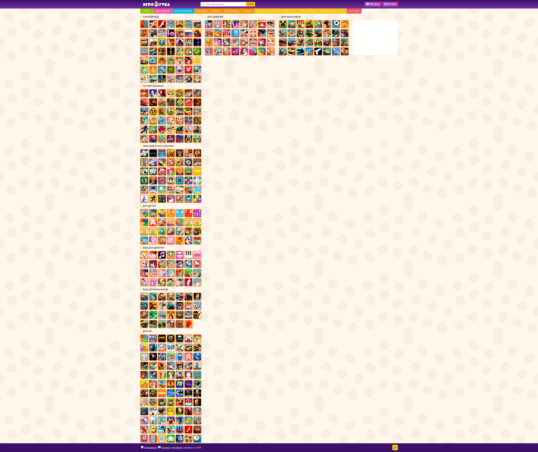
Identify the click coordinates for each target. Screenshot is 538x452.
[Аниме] (188, 366)
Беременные (226, 42)
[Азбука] (153, 222)
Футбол (336, 24)
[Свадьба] (171, 273)
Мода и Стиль (244, 51)
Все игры (354, 11)
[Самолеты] (180, 348)
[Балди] (180, 411)
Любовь (235, 51)
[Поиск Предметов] (197, 153)
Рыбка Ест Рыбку (144, 111)
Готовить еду (226, 24)
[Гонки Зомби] (153, 393)
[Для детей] (144, 213)
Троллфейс (197, 111)
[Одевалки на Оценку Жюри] (144, 273)
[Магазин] (162, 282)
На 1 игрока (188, 42)
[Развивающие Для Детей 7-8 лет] (188, 213)
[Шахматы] (180, 153)
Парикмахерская (262, 24)
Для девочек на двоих (271, 51)
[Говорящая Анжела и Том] (180, 255)
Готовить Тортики (271, 33)
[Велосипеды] (162, 420)
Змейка (153, 51)
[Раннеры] (180, 384)
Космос (327, 51)
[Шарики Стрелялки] (162, 153)
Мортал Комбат (153, 102)
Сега (153, 33)
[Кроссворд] (188, 180)
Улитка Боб (162, 111)
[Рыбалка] (153, 297)
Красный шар (188, 102)
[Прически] (180, 273)
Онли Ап (197, 130)
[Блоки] (171, 171)
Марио (144, 93)
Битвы (197, 70)
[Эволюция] (197, 357)
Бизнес (144, 70)
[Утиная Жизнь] (171, 411)
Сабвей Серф (180, 33)
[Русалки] (162, 273)
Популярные (231, 11)
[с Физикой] (153, 357)
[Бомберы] (162, 411)
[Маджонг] (171, 153)
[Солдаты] (197, 315)
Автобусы (283, 42)
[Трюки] (162, 384)
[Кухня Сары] (153, 255)
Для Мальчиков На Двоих (345, 51)
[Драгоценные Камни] (162, 180)
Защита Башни (162, 51)
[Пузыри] (197, 190)
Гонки (341, 11)
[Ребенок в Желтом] (197, 402)
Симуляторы (162, 60)
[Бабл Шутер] (153, 180)
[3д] (171, 348)
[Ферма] (162, 348)
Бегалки (153, 60)
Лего (345, 24)
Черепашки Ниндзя (180, 93)
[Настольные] (144, 153)
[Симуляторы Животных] (197, 420)
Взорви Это (171, 120)
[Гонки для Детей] (171, 231)
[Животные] (162, 222)
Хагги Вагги (180, 139)
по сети (180, 42)
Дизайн (253, 51)
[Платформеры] (197, 375)
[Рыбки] (188, 420)
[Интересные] (197, 338)
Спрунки (197, 139)
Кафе (218, 33)
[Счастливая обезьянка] (180, 171)
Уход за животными (209, 42)
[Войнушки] (153, 306)
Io (171, 33)
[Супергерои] (197, 430)
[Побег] (153, 199)
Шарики (171, 24)
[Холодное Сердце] (188, 264)
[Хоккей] (162, 306)
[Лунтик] (153, 240)
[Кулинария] (162, 264)
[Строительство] (171, 357)
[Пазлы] (144, 222)
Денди (144, 33)
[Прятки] (162, 375)
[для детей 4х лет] (197, 222)
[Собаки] (153, 430)
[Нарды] (171, 162)
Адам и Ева (153, 120)
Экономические (180, 79)
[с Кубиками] (162, 190)
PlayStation (162, 33)
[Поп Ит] (197, 240)
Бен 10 (188, 93)
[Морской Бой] (144, 199)
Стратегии (300, 33)
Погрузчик (197, 120)
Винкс (244, 24)
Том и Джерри (197, 93)
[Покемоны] (188, 402)
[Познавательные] (162, 213)
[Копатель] (144, 384)
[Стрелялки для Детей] (180, 231)
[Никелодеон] (162, 393)
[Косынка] (180, 162)
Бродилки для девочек (262, 42)
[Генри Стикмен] (197, 439)
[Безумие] (188, 411)
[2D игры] (197, 366)
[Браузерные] (153, 153)
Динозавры (345, 33)
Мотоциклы (283, 33)
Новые (216, 11)
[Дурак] (197, 162)
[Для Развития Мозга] (171, 199)
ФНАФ (197, 42)
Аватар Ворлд (188, 130)
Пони (235, 24)
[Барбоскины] (162, 240)
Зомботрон (171, 102)
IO (294, 11)
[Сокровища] (197, 199)
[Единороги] (197, 282)
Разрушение (162, 70)
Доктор (218, 51)
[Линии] (171, 190)
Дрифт (309, 42)
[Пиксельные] (144, 375)
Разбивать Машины (300, 42)
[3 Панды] (153, 411)
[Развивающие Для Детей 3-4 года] (171, 213)
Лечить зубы (253, 42)
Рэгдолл (144, 79)
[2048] (197, 171)
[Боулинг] (171, 420)
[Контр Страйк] (171, 297)
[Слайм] (188, 273)
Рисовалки (197, 79)
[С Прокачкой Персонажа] (188, 357)
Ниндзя (309, 33)
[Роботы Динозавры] (171, 324)
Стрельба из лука (309, 51)
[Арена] (171, 384)
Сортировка (162, 79)
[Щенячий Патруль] (188, 231)
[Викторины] (188, 190)
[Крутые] (180, 439)
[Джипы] (162, 324)
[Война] (197, 348)
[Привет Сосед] (180, 402)
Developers (177, 447)
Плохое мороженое (180, 120)
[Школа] (171, 282)
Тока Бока (162, 139)
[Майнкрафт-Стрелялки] (162, 297)
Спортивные (283, 51)
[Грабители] (153, 324)
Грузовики (318, 42)
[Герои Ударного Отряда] (162, 402)
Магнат (171, 79)
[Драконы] (144, 430)
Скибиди (188, 139)
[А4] (144, 402)
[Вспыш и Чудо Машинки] (197, 231)
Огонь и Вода (308, 11)
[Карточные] (180, 190)
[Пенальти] (197, 306)
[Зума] (188, 171)
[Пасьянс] (144, 171)
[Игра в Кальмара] (180, 430)
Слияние (153, 70)
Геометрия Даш (180, 102)
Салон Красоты (271, 42)
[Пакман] (144, 348)
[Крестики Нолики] (162, 199)
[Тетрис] (162, 162)
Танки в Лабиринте (180, 130)
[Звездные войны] (153, 315)
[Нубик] (188, 306)
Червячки (188, 111)
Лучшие (247, 11)
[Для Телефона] (153, 439)
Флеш (162, 24)
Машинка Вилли (162, 102)
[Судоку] (197, 180)
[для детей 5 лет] (144, 231)
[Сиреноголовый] (144, 411)
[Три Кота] (180, 240)
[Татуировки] (197, 273)
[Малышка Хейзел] (144, 255)
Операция (226, 33)
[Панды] (188, 240)
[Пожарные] (153, 366)
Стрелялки (300, 24)
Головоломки (281, 11)
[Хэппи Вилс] (197, 411)
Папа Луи (180, 24)
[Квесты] (171, 338)
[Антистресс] (144, 357)
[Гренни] (188, 393)
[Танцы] (188, 282)
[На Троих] (144, 338)
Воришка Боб (180, 111)
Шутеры (153, 42)
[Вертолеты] (171, 430)
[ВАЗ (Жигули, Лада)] (188, 348)
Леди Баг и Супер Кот (262, 33)
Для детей (263, 11)
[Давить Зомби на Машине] (144, 315)
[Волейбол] (144, 420)
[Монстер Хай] (153, 264)
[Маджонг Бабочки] (144, 190)
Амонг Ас (197, 33)
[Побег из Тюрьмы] (197, 297)
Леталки (336, 51)
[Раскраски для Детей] (197, 213)
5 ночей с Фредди (197, 102)
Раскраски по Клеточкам (262, 51)
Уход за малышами (253, 24)
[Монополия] (188, 199)
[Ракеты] (153, 375)
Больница (244, 42)
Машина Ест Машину (188, 120)
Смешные (180, 60)
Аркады (197, 60)
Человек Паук (162, 93)
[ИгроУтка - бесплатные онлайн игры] (156, 4)
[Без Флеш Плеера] (188, 430)
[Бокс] (188, 324)
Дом (209, 33)
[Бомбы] (153, 348)
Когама (144, 60)
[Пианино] (188, 255)
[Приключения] (180, 366)
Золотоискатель (144, 120)
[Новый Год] (188, 375)
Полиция (292, 42)
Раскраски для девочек (244, 33)
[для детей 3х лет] (188, 222)
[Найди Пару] (188, 439)
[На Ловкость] (153, 384)
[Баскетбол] (180, 324)
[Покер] (162, 171)
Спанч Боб (171, 93)
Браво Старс (153, 111)
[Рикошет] (180, 357)
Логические (144, 51)
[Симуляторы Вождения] (144, 297)
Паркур (300, 51)
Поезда (318, 33)
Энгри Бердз (162, 130)
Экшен (188, 70)
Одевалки (209, 24)
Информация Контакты (157, 447)
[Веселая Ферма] (171, 180)
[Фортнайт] (188, 315)
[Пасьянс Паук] (153, 190)
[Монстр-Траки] (188, 297)
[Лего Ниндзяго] (144, 306)
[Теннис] (153, 420)
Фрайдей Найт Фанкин (171, 139)
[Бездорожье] (144, 324)
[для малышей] (171, 222)
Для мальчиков (183, 11)
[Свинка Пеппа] (171, 240)
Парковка (292, 51)
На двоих (202, 11)
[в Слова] (144, 162)
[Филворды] (180, 180)
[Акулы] (162, 430)
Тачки (144, 102)
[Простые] (171, 439)
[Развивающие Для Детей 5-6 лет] (180, 213)
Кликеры (188, 51)
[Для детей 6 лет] (153, 231)
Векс (144, 130)
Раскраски (171, 60)
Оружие (318, 51)
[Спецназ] (162, 366)
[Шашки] (188, 153)
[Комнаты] (153, 273)
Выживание (197, 51)
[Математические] (180, 222)
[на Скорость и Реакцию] (171, 375)
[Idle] (197, 384)
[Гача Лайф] (144, 282)
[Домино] (153, 162)
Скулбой (144, 139)
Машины (197, 24)
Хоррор (171, 51)
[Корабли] (171, 366)
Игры (147, 11)
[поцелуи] (197, 255)
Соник (153, 93)
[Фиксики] (144, 240)
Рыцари (292, 33)
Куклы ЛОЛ (209, 51)
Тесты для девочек (235, 33)
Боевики (153, 79)
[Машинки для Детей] (162, 231)
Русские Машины (327, 42)
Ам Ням (171, 111)
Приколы (180, 70)
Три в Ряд (188, 24)
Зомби (318, 24)
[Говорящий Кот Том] (171, 402)
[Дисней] (171, 393)
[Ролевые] (162, 357)
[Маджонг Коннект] (153, 171)
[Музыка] (162, 255)
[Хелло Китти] (197, 264)
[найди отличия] (188, 162)
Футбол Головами (171, 130)
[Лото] (180, 199)
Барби (253, 33)
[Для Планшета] (162, 439)
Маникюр (218, 42)
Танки (309, 24)
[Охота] (171, 315)
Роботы (345, 42)
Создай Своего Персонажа (218, 24)
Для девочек (163, 11)
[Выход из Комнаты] (144, 180)
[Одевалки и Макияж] (180, 282)
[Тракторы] (171, 306)
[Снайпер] (180, 297)
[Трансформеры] (180, 306)
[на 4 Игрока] (153, 338)
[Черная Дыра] (188, 384)
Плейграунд (171, 70)
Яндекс (153, 24)
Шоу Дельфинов (162, 120)
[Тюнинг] (144, 366)
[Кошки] (171, 255)
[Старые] (162, 338)
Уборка (226, 51)
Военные (336, 42)
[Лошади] (180, 420)
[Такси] (180, 315)
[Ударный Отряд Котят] (153, 402)
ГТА (327, 24)
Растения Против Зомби (153, 130)
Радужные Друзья (153, 139)
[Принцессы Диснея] (144, 264)
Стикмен (336, 33)
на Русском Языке (188, 33)
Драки (327, 33)
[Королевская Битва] (180, 375)
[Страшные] (180, 338)
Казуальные (188, 60)
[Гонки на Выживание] (144, 393)
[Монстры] (144, 439)
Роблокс (144, 42)
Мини (162, 42)
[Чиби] (153, 282)
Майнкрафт (327, 11)
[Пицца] (171, 264)
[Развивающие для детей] (153, 213)
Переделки (235, 42)
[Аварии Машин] (162, 315)
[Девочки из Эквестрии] (180, 264)
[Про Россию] (188, 338)
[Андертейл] (197, 393)
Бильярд (188, 79)
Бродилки (180, 51)
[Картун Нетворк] (180, 393)
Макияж (271, 24)
